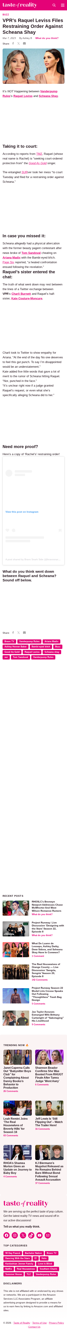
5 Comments (38, 1004)
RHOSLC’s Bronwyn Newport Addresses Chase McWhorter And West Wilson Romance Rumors (47, 906)
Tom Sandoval (20, 657)
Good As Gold (12, 652)
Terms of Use (39, 1322)
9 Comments (38, 1024)
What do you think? (47, 38)
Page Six (8, 262)
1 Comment (38, 956)
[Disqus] (33, 712)
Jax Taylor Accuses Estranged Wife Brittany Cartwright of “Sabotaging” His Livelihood (48, 1016)
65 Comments (10, 1135)
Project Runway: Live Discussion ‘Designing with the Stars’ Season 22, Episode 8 (48, 927)
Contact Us (34, 1326)
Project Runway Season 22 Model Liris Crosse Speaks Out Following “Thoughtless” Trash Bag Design (47, 993)
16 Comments (42, 1129)
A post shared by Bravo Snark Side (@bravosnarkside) (35, 559)
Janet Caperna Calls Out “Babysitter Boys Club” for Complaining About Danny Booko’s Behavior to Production (17, 1077)
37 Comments (42, 1183)
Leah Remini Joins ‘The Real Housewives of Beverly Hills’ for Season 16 (15, 1125)
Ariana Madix (51, 641)
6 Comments (42, 1084)
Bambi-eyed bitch (41, 646)
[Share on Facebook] (13, 44)
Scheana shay (51, 652)
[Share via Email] (24, 44)
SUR (24, 172)
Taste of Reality (21, 1322)
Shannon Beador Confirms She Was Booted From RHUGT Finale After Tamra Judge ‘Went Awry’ (49, 1074)
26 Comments (10, 1091)
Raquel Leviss (32, 652)
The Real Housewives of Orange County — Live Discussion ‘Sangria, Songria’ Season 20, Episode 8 (46, 970)
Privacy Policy (56, 1322)
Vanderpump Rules (29, 641)
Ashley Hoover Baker (15, 646)
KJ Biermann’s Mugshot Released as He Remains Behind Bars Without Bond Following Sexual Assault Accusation (49, 1171)
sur (6, 657)
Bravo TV (9, 641)
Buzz (6, 15)
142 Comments (40, 980)
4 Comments (10, 1176)
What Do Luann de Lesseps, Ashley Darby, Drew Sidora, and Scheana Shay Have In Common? (47, 948)
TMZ (39, 154)
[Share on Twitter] (18, 44)
